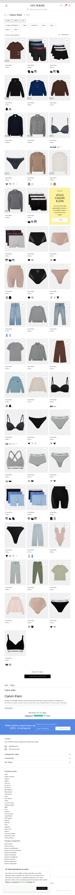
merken (12, 685)
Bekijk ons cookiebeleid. (12, 882)
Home (6, 685)
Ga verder (42, 888)
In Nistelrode (9, 758)
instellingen (29, 882)
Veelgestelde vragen (12, 754)
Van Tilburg (8, 762)
